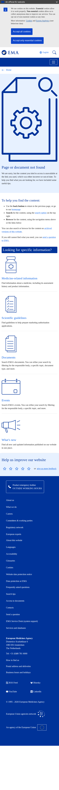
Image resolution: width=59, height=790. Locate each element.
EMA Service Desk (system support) (22, 621)
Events (6, 400)
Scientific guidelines (14, 318)
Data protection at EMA (16, 581)
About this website (14, 540)
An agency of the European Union (21, 727)
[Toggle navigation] (53, 62)
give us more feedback (46, 468)
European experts (13, 534)
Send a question (13, 614)
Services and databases (16, 628)
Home (8, 70)
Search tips (11, 594)
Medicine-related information (19, 278)
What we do (11, 507)
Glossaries (10, 561)
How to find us (12, 660)
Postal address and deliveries (18, 666)
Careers (9, 514)
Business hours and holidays (18, 672)
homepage (16, 209)
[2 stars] (8, 469)
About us (10, 500)
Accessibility (11, 554)
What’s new (9, 440)
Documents (9, 357)
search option (41, 213)
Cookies (29, 21)
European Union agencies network (21, 714)
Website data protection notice (19, 574)
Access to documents (15, 601)
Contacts (10, 607)
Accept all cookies (22, 31)
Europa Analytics (42, 21)
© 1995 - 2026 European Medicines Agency (25, 702)
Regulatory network (14, 527)
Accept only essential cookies (27, 40)
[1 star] (5, 469)
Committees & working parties (19, 520)
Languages (11, 547)
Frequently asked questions (18, 587)
